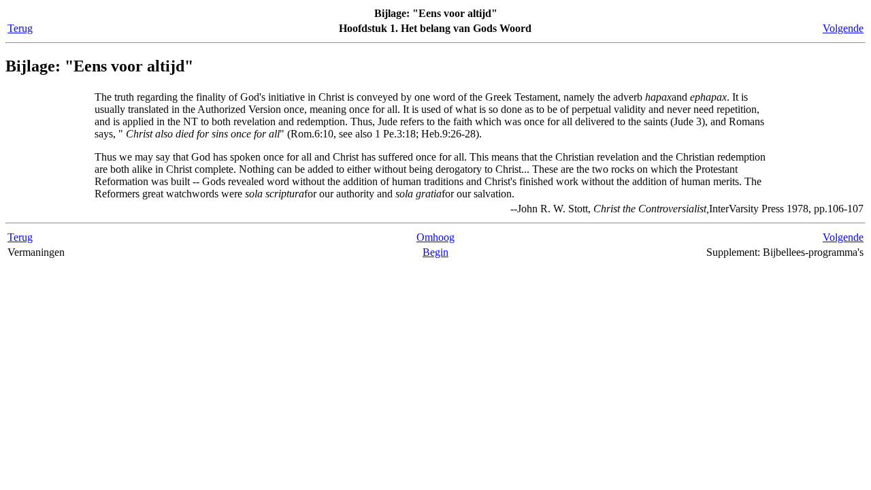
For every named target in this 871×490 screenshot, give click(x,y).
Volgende (843, 28)
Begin (435, 252)
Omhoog (435, 237)
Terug (20, 28)
